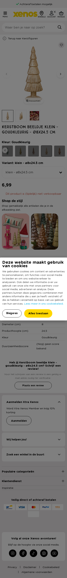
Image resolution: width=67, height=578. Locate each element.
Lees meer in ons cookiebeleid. (43, 303)
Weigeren (12, 313)
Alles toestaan (38, 313)
